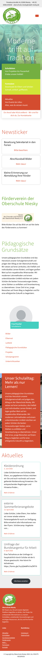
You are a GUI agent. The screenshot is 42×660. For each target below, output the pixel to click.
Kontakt (5, 647)
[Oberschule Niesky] (11, 15)
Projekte (8, 352)
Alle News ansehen (21, 581)
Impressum (24, 633)
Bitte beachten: (21, 150)
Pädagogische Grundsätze (16, 347)
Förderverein (6, 640)
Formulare (5, 645)
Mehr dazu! (21, 164)
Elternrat (9, 338)
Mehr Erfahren (9, 492)
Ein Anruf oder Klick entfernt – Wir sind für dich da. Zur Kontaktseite (21, 114)
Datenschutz (25, 635)
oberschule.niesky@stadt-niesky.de (26, 5)
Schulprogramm (12, 356)
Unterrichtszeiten (12, 361)
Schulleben (6, 635)
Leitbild (8, 343)
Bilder (7, 333)
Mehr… (4, 642)
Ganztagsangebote (7, 638)
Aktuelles (5, 633)
